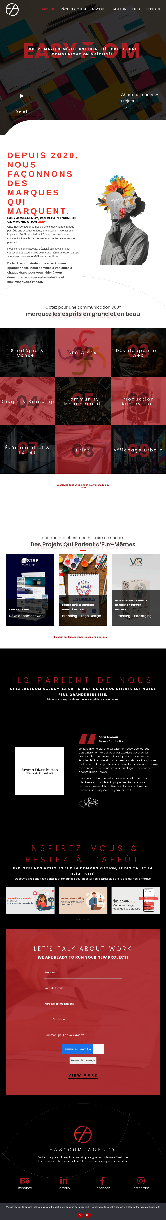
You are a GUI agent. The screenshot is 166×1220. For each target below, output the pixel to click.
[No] (162, 1211)
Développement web (26, 616)
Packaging (143, 616)
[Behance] (25, 1181)
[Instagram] (141, 1181)
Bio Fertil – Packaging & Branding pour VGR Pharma (131, 605)
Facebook (102, 1188)
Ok (79, 1215)
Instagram (141, 1188)
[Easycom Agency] (12, 9)
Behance (25, 1188)
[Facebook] (102, 1181)
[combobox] (46, 1022)
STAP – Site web (19, 609)
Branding (69, 616)
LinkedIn (64, 1188)
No (87, 1215)
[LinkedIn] (64, 1181)
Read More (14, 623)
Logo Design (91, 616)
